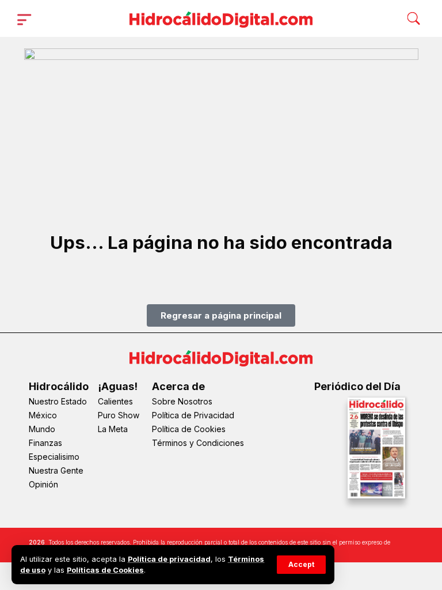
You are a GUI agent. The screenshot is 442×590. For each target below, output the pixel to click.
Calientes (115, 401)
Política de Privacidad (193, 415)
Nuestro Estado (58, 401)
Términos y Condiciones (198, 443)
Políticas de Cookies (105, 570)
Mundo (42, 429)
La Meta (113, 429)
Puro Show (118, 415)
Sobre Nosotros (182, 401)
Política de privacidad (169, 559)
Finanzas (45, 443)
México (43, 415)
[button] (301, 564)
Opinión (43, 484)
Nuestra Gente (56, 470)
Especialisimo (54, 457)
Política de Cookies (189, 429)
